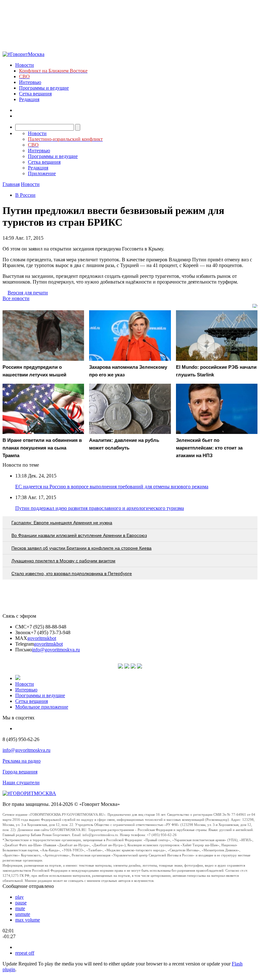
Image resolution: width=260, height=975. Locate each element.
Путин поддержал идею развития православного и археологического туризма (99, 508)
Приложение (42, 173)
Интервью (30, 82)
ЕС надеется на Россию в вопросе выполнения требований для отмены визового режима (111, 486)
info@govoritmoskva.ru (56, 649)
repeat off (24, 953)
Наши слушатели (21, 782)
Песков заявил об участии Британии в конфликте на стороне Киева (81, 548)
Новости (24, 65)
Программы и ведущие (44, 88)
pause (21, 902)
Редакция (29, 99)
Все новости (16, 298)
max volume (27, 920)
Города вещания (20, 771)
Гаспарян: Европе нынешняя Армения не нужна (61, 522)
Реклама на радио (22, 761)
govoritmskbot (41, 638)
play (19, 897)
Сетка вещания (35, 93)
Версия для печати (28, 292)
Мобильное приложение (41, 707)
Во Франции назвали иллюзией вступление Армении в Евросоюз (79, 535)
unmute (22, 914)
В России (25, 195)
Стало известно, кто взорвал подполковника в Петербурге (71, 573)
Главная (11, 184)
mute (20, 908)
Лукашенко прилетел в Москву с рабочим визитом (63, 560)
